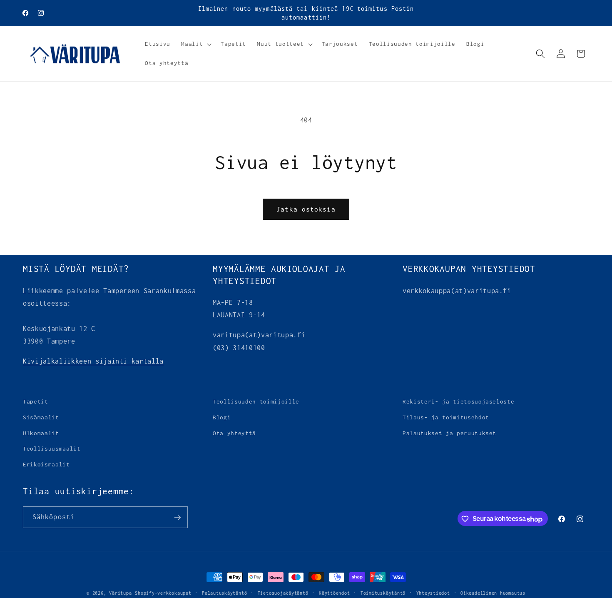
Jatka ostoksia (305, 209)
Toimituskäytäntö (383, 593)
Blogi (222, 417)
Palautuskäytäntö (224, 593)
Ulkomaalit (41, 432)
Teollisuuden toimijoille (256, 401)
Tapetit (35, 401)
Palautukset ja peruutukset (449, 432)
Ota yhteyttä (234, 432)
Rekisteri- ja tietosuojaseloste (458, 401)
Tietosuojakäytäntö (283, 593)
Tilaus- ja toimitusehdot (446, 417)
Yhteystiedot (433, 593)
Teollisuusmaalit (52, 448)
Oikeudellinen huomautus (492, 593)
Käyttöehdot (334, 593)
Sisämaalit (41, 417)
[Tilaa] (177, 517)
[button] (195, 44)
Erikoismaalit (46, 464)
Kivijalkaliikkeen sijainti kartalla (93, 361)
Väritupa (120, 593)
